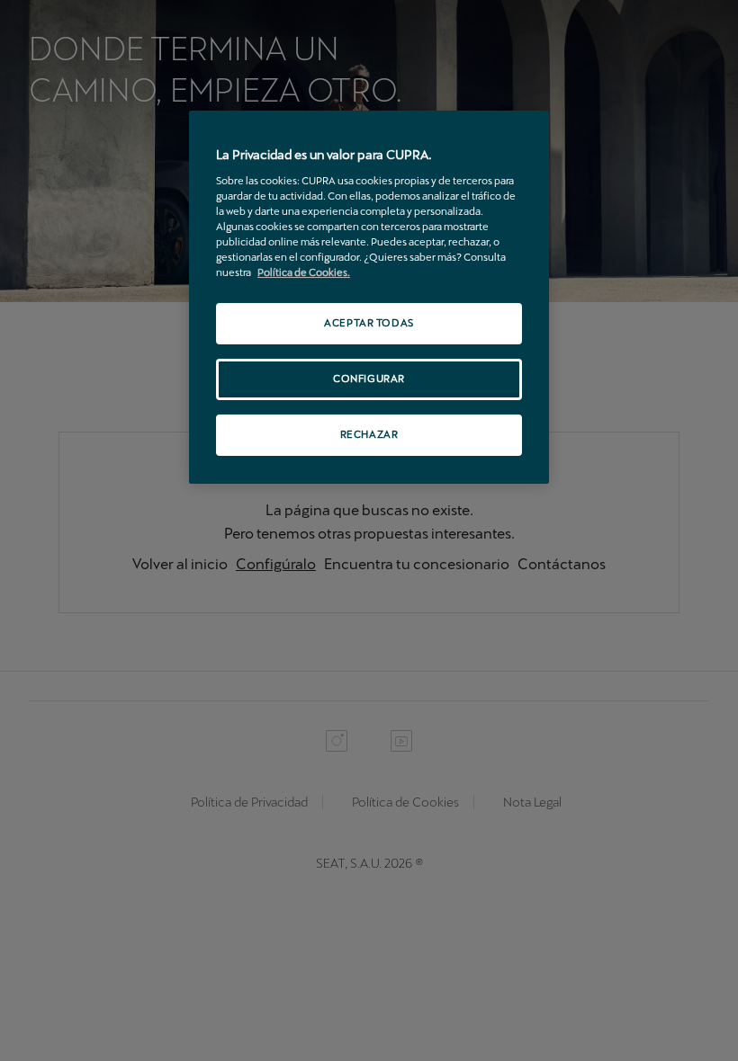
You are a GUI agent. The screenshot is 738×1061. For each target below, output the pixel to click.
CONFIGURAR (369, 378)
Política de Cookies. (303, 272)
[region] (369, 297)
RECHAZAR (369, 434)
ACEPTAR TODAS (368, 323)
